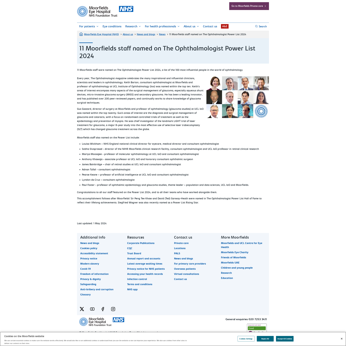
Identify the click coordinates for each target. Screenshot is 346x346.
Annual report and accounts (143, 258)
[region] (173, 339)
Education (227, 278)
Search (263, 26)
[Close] (342, 339)
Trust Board (134, 253)
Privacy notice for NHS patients (146, 268)
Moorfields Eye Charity (234, 252)
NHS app (132, 289)
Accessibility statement (94, 253)
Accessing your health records (145, 274)
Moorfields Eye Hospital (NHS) (101, 34)
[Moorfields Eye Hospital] (105, 16)
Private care (181, 243)
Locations (180, 248)
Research (131, 26)
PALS (177, 253)
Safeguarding (88, 284)
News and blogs (146, 34)
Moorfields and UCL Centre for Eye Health (241, 243)
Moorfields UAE (230, 262)
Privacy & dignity (90, 279)
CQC (129, 248)
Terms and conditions (139, 284)
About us (189, 26)
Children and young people (237, 267)
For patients (87, 26)
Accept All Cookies (284, 339)
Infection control (137, 279)
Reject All (265, 339)
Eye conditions (112, 26)
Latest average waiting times (144, 263)
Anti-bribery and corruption (96, 289)
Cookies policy (88, 248)
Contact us (210, 26)
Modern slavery (89, 263)
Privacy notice (88, 258)
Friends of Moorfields (233, 257)
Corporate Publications (140, 243)
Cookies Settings (245, 339)
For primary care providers (190, 263)
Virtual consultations (186, 274)
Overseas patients (185, 268)
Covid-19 (85, 268)
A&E (224, 26)
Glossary (85, 294)
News (162, 34)
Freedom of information (94, 274)
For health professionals (160, 26)
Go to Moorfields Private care (247, 6)
